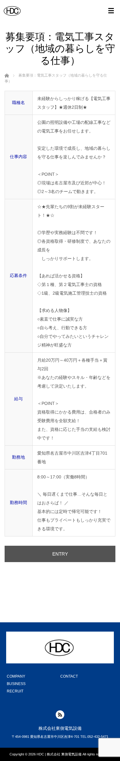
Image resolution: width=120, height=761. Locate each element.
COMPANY (16, 676)
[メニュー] (111, 11)
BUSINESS (16, 684)
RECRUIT (15, 691)
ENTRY (60, 554)
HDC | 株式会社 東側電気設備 (59, 754)
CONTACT (69, 676)
